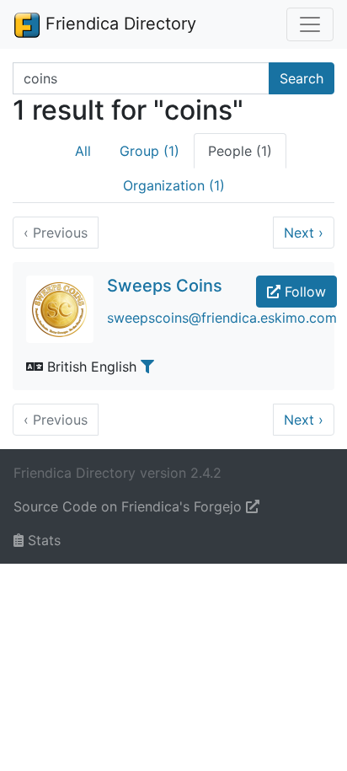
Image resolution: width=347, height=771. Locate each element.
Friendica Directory (118, 23)
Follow (303, 291)
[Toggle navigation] (310, 24)
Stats (42, 540)
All (83, 150)
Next (303, 232)
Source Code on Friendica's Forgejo (129, 506)
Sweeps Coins (164, 286)
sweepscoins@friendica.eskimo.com (222, 317)
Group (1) (149, 150)
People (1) (240, 150)
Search (301, 78)
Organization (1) (174, 185)
